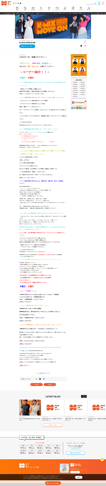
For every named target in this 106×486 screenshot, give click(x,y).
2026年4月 (75, 86)
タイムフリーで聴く (28, 46)
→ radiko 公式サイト (76, 448)
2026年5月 (82, 84)
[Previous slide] (82, 396)
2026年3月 (82, 86)
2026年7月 (82, 82)
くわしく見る (75, 472)
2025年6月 (75, 96)
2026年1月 (82, 88)
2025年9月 (82, 92)
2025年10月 (75, 92)
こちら (28, 355)
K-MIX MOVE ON (27, 42)
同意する (78, 477)
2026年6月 (75, 84)
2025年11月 (82, 90)
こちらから (22, 256)
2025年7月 (82, 94)
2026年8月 (75, 82)
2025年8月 (75, 94)
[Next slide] (85, 396)
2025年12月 (75, 90)
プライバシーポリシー (46, 477)
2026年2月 (75, 88)
